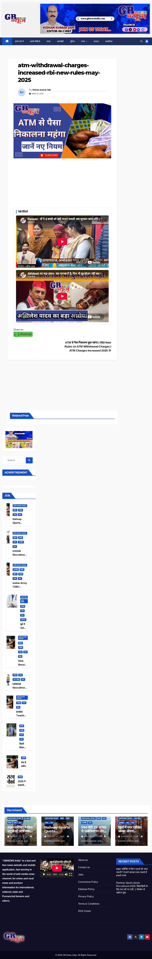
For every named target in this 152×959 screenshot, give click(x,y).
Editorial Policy (86, 889)
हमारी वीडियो (35, 41)
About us (83, 860)
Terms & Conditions (88, 904)
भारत (49, 41)
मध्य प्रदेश (16, 679)
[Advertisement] (62, 182)
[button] (141, 41)
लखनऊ (23, 619)
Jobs (80, 874)
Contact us (84, 867)
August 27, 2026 (19, 836)
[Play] (44, 874)
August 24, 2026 (130, 836)
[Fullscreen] (70, 874)
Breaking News (20, 505)
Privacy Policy (86, 896)
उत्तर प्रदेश (22, 601)
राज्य (83, 41)
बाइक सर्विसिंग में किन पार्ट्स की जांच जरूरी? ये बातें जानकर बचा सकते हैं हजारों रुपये (132, 872)
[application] (57, 867)
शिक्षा (20, 656)
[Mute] (66, 874)
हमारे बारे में (19, 41)
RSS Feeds (84, 911)
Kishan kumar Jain (42, 89)
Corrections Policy (88, 882)
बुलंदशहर (121, 823)
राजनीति (21, 542)
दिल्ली (15, 510)
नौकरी (20, 510)
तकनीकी (60, 41)
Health (24, 597)
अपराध (96, 41)
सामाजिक (108, 41)
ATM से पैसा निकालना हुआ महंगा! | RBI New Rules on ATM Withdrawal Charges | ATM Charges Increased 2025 (88, 346)
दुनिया (72, 41)
